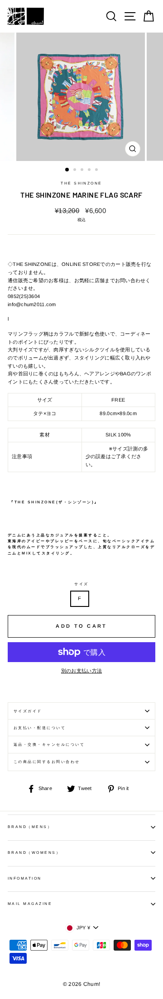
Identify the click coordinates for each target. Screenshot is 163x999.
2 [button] (75, 170)
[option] (81, 97)
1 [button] (67, 170)
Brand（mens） (30, 827)
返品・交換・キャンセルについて (49, 745)
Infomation (25, 878)
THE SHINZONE (81, 183)
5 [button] (97, 170)
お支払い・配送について (40, 728)
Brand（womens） (34, 853)
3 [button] (83, 170)
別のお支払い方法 (81, 670)
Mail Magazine (30, 904)
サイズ (81, 584)
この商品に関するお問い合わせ (47, 762)
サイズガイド (28, 711)
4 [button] (90, 170)
